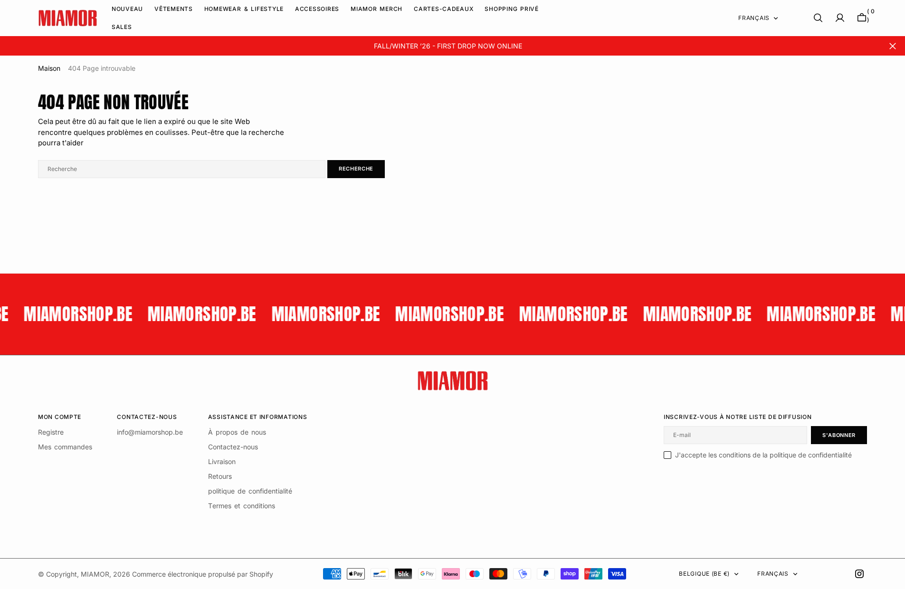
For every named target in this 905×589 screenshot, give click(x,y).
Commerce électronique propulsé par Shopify (202, 574)
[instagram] (859, 573)
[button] (840, 17)
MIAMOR (95, 574)
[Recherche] (818, 17)
